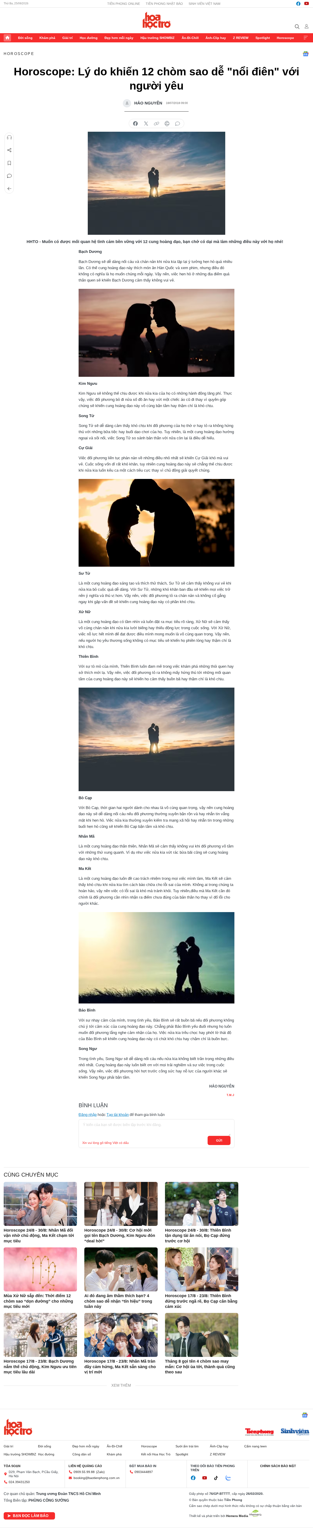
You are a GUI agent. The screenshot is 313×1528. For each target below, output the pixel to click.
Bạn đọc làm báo (30, 1516)
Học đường (89, 38)
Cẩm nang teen (255, 1446)
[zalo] (231, 1478)
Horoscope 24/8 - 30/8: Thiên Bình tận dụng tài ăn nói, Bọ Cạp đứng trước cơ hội (198, 1235)
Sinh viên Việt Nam (204, 3)
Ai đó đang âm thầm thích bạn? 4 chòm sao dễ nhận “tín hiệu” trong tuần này (118, 1301)
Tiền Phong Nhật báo (164, 3)
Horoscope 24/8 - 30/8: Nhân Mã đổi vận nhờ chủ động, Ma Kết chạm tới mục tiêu (39, 1235)
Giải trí (67, 38)
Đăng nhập (88, 1115)
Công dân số (81, 1454)
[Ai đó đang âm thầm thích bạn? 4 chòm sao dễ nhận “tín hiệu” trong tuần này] (121, 1269)
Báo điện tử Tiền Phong (156, 20)
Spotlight (262, 38)
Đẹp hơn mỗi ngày (118, 38)
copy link (156, 123)
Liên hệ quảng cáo (85, 1466)
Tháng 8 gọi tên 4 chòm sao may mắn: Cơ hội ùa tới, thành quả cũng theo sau (200, 1366)
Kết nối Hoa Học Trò (155, 1454)
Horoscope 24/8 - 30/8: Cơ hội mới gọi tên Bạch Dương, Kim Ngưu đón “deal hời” (119, 1235)
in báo (167, 123)
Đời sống (25, 38)
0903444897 (144, 1472)
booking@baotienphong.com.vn (97, 1478)
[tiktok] (218, 1478)
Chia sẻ (9, 150)
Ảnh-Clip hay (216, 38)
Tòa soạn (12, 1466)
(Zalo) (100, 1472)
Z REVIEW (240, 38)
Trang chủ (7, 37)
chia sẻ (135, 123)
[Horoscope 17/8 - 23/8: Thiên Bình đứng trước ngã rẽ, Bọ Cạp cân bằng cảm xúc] (201, 1269)
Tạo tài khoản (118, 1115)
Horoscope (285, 38)
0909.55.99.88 (84, 1472)
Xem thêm (305, 37)
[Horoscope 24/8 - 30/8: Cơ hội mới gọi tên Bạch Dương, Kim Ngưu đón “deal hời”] (121, 1204)
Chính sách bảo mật (278, 1466)
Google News (305, 53)
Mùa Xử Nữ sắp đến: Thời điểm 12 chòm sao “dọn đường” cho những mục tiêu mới (38, 1301)
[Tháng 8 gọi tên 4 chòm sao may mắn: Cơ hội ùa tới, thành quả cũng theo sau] (201, 1335)
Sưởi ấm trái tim (187, 1446)
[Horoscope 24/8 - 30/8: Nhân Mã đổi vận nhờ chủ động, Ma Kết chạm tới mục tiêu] (40, 1204)
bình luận (177, 123)
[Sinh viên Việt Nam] (295, 1432)
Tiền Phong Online (123, 3)
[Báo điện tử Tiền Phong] (259, 1432)
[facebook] (298, 3)
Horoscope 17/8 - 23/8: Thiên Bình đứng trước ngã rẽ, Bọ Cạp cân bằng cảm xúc (201, 1301)
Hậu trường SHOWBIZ (157, 38)
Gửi (219, 1140)
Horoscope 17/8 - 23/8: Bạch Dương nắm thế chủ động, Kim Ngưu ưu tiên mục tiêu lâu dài (40, 1366)
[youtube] (306, 3)
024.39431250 (19, 1482)
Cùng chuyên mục (31, 1175)
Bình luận (9, 175)
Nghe (9, 137)
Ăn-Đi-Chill (190, 38)
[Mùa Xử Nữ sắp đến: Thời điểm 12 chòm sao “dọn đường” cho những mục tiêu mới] (40, 1269)
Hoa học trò (18, 1427)
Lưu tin (9, 163)
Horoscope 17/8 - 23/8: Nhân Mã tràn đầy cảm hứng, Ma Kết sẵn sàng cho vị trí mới (120, 1366)
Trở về (9, 188)
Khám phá (47, 38)
